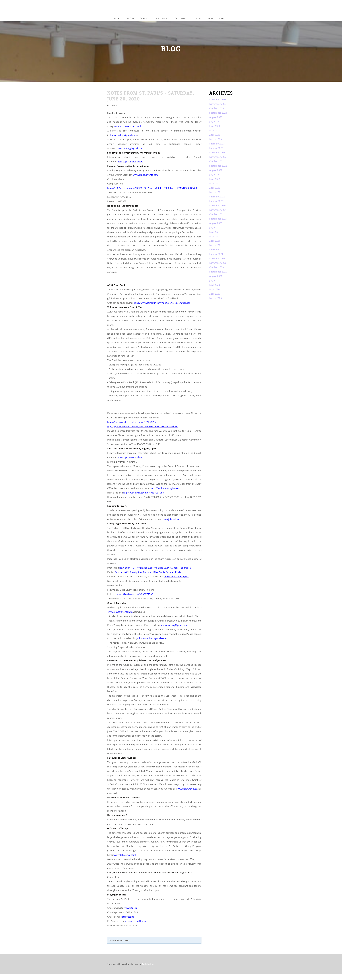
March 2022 (215, 192)
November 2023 (217, 103)
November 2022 (217, 156)
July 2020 (214, 280)
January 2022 (216, 201)
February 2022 (217, 196)
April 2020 (214, 293)
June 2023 (214, 125)
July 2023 (214, 121)
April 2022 (214, 187)
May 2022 (214, 183)
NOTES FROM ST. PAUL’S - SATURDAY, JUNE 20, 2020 (150, 96)
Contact (198, 18)
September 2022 (218, 165)
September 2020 (218, 271)
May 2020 (214, 289)
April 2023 (214, 134)
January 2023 (216, 148)
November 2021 (217, 209)
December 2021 (217, 205)
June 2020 (214, 284)
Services (145, 18)
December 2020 (217, 258)
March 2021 (215, 245)
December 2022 (217, 152)
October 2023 (216, 108)
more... (223, 18)
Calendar (181, 18)
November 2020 (217, 262)
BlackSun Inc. (147, 964)
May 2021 (214, 236)
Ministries (162, 18)
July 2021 (214, 227)
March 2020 (215, 298)
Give (211, 18)
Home (117, 18)
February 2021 (217, 249)
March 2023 (215, 139)
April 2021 (214, 240)
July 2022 (214, 174)
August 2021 (215, 223)
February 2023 (217, 143)
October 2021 (216, 214)
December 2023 (217, 99)
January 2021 (216, 254)
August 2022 (215, 170)
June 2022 (214, 178)
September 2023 (218, 112)
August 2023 (215, 117)
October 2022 (216, 161)
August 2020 (215, 276)
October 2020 (216, 267)
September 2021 (218, 218)
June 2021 (214, 231)
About (130, 18)
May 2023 (214, 130)
